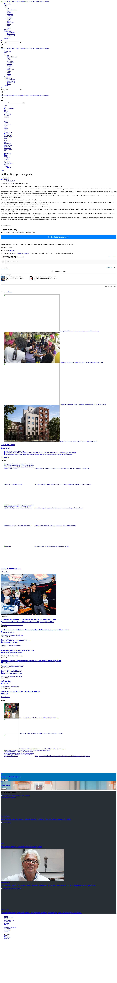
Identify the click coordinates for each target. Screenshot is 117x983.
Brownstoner (7, 146)
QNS (5, 150)
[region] (58, 271)
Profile (12, 250)
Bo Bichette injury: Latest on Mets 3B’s (21, 847)
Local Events (11, 32)
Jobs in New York (8, 445)
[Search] (1, 41)
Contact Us (6, 38)
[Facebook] (7, 167)
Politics (9, 24)
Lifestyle (9, 21)
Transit (8, 28)
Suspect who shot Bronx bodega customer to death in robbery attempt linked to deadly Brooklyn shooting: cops (63, 484)
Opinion (9, 26)
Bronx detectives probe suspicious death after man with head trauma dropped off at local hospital (59, 508)
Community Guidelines (23, 253)
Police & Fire (10, 22)
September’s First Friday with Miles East (17, 651)
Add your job (6, 448)
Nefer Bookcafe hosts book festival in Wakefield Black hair (81, 362)
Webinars (6, 164)
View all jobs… (5, 457)
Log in (109, 256)
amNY (5, 142)
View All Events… (5, 697)
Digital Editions (8, 162)
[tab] (5, 267)
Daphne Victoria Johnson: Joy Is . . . (15, 641)
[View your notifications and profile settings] (2, 45)
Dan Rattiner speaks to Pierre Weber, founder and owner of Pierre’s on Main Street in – (48, 885)
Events (7, 938)
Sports (8, 25)
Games (9, 36)
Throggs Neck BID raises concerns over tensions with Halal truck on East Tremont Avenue (83, 404)
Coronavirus (10, 14)
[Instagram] (10, 167)
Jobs (6, 5)
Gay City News (8, 149)
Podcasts (6, 166)
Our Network (7, 140)
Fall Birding (6, 682)
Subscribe (6, 159)
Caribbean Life (7, 148)
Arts (8, 11)
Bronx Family (7, 143)
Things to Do (8, 31)
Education (9, 17)
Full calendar (4, 780)
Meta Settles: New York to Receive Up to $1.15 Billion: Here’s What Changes (36, 819)
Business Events (11, 35)
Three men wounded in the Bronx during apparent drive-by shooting (52, 546)
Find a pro (3, 788)
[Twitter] (8, 167)
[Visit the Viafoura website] (113, 286)
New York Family (5, 816)
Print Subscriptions (8, 163)
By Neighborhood (12, 9)
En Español (10, 18)
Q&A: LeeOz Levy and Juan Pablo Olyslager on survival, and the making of (41, 913)
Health (8, 19)
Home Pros (8, 937)
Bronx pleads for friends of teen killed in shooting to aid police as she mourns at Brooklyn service (62, 468)
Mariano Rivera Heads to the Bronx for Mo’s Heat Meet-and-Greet (28, 620)
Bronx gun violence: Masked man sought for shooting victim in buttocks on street (55, 525)
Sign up (113, 256)
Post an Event (11, 34)
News (5, 7)
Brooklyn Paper (8, 145)
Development (10, 15)
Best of (5, 29)
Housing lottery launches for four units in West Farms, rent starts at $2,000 (78, 441)
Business (9, 12)
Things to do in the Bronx (11, 569)
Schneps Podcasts (5, 882)
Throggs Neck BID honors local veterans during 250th (79, 331)
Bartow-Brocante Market (11, 672)
